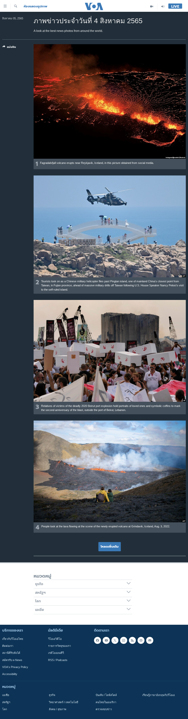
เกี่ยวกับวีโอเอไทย (12, 638)
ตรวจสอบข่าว (104, 709)
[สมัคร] (149, 640)
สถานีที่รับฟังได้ (11, 652)
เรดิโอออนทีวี (56, 652)
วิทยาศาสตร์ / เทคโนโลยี (63, 702)
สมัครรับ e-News (12, 660)
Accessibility (9, 674)
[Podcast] (141, 640)
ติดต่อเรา (7, 645)
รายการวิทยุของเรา (59, 645)
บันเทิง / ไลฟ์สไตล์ (106, 695)
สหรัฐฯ (6, 702)
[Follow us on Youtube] (106, 640)
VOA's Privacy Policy (15, 667)
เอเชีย (5, 695)
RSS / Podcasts (57, 660)
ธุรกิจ (52, 695)
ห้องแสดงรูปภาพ (35, 6)
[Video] (151, 6)
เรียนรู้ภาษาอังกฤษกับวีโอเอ (158, 695)
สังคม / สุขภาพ (57, 709)
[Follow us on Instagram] (123, 640)
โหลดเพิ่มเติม (110, 546)
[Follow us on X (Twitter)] (114, 640)
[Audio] (162, 6)
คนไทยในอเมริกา (106, 702)
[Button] (9, 47)
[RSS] (132, 640)
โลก (4, 709)
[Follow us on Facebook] (97, 640)
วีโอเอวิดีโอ (55, 638)
